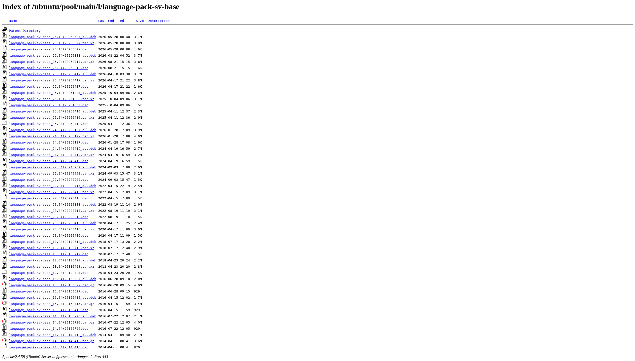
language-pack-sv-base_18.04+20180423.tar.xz (51, 266)
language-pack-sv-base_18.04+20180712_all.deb (52, 242)
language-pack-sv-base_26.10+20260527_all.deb (52, 37)
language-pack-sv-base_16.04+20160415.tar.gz (51, 304)
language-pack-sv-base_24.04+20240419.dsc (48, 161)
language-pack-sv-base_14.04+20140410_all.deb (52, 335)
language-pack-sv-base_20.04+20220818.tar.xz (51, 211)
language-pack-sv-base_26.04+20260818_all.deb (52, 55)
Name (13, 21)
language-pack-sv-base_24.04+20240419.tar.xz (51, 155)
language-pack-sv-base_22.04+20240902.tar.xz (51, 173)
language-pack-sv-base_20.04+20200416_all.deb (52, 223)
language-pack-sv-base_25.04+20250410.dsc (48, 124)
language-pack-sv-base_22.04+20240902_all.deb (52, 167)
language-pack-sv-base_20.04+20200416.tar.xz (51, 229)
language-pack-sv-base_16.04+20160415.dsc (48, 310)
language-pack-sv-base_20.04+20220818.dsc (48, 217)
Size (140, 21)
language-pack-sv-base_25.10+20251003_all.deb (52, 93)
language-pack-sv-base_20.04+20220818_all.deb (52, 204)
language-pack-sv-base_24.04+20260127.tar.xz (51, 136)
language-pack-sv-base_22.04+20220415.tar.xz (51, 192)
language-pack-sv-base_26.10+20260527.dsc (48, 49)
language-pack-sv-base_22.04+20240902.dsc (48, 179)
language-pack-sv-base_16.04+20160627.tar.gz (51, 285)
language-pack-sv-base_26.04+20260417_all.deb (52, 74)
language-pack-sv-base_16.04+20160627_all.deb (52, 279)
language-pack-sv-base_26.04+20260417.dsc (48, 86)
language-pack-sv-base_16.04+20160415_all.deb (52, 297)
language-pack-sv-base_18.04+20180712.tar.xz (51, 248)
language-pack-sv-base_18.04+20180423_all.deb (52, 260)
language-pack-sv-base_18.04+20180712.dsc (48, 254)
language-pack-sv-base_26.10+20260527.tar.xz (51, 43)
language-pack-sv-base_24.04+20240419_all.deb (52, 148)
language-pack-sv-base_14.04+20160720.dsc (48, 328)
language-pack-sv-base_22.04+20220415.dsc (48, 198)
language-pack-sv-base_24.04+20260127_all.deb (52, 130)
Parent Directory (25, 31)
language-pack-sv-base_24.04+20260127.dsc (48, 142)
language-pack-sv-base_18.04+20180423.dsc (48, 273)
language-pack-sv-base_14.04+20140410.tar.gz (51, 341)
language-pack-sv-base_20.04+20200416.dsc (48, 235)
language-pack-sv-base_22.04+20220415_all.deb (52, 186)
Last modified (111, 21)
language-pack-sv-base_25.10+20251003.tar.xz (51, 99)
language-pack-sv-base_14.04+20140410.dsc (48, 347)
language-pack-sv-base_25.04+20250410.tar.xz (51, 117)
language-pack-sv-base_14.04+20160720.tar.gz (51, 322)
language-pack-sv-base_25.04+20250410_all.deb (52, 111)
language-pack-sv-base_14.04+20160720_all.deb (52, 316)
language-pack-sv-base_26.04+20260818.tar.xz (51, 62)
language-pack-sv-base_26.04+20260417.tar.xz (51, 80)
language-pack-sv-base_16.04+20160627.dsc (48, 291)
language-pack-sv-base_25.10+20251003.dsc (48, 105)
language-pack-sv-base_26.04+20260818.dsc (48, 68)
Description (159, 21)
